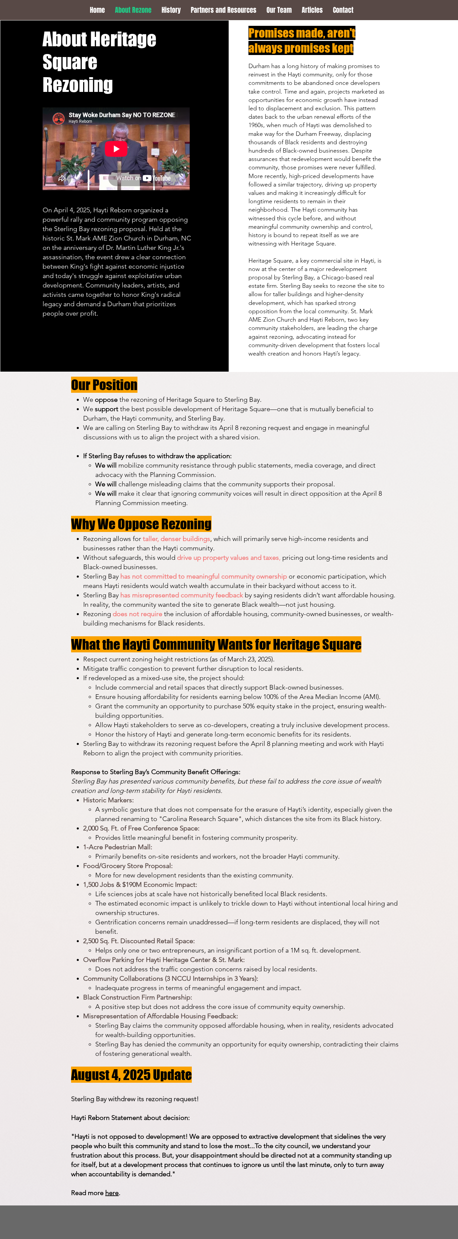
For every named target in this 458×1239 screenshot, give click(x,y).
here (112, 1193)
